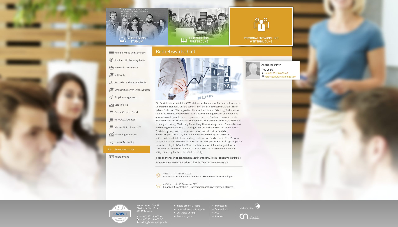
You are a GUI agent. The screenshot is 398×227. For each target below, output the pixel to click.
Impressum (221, 205)
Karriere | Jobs (184, 216)
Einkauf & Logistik (124, 141)
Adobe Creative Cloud (126, 112)
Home (249, 206)
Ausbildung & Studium (137, 26)
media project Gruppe (188, 205)
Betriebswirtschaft (124, 149)
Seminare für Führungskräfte (130, 60)
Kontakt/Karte (122, 156)
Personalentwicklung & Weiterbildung (261, 26)
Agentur (249, 216)
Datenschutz (221, 209)
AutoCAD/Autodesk (125, 119)
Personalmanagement (126, 67)
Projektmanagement (125, 97)
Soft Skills (120, 74)
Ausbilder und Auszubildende (130, 82)
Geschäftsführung (185, 212)
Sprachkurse (121, 104)
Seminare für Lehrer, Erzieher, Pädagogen (132, 89)
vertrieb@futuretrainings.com (280, 76)
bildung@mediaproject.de (153, 222)
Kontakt (219, 216)
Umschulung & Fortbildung (199, 26)
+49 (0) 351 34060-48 (276, 73)
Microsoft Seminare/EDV (128, 127)
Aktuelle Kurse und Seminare (130, 52)
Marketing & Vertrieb (126, 134)
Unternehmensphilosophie (190, 209)
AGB (217, 212)
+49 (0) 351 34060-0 (151, 216)
